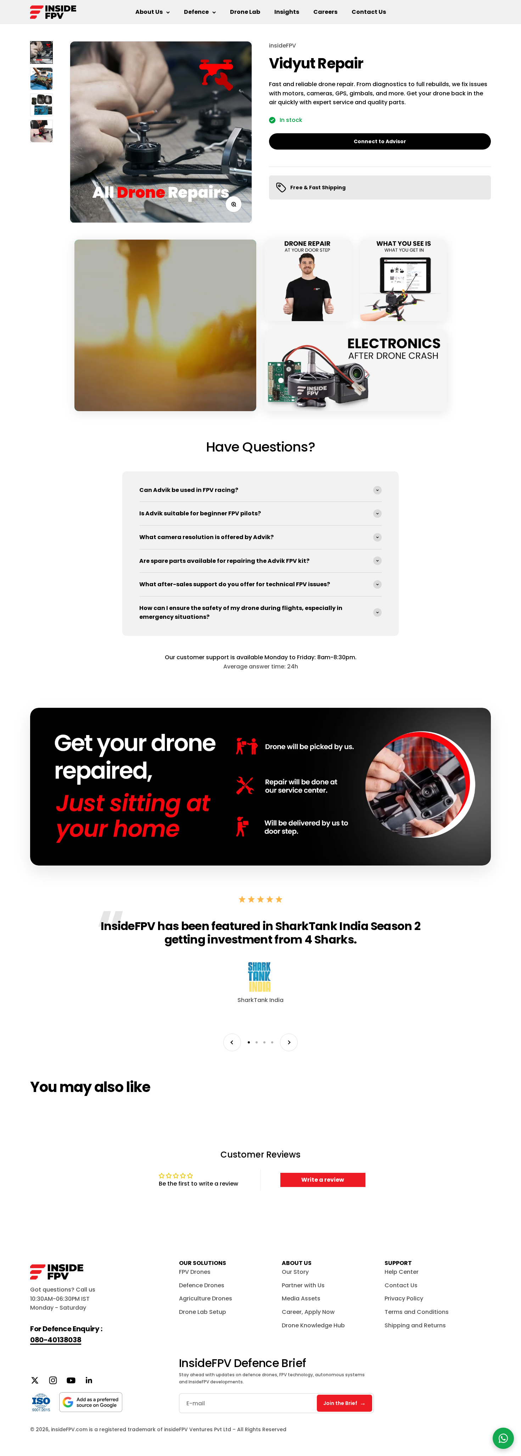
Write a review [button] (322, 1180)
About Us (149, 12)
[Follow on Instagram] (53, 1380)
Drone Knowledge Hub (313, 1325)
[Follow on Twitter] (35, 1380)
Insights (286, 12)
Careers (325, 12)
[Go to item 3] (41, 105)
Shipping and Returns (415, 1325)
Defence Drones (201, 1285)
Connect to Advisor (380, 141)
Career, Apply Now (308, 1312)
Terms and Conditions (417, 1312)
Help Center (402, 1272)
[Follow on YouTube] (71, 1380)
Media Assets (301, 1298)
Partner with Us (303, 1285)
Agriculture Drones (205, 1298)
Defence (196, 12)
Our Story (295, 1272)
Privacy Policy (404, 1298)
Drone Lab (245, 12)
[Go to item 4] (41, 131)
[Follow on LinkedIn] (89, 1380)
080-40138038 (55, 1340)
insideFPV (282, 45)
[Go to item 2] (41, 78)
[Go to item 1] (41, 52)
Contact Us (369, 12)
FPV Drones (195, 1272)
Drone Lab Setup (202, 1312)
